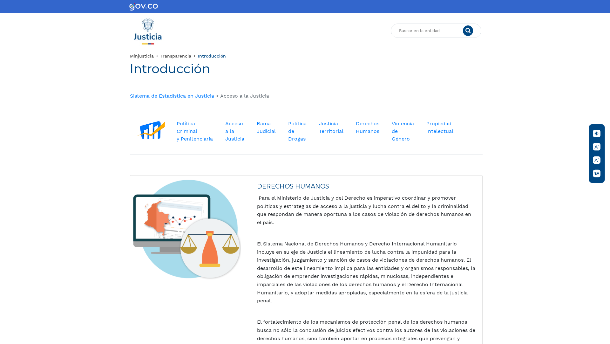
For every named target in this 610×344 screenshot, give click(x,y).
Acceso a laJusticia (234, 131)
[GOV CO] (143, 6)
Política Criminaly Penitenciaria (195, 131)
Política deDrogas (297, 131)
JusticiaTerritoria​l (331, 127)
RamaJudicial (266, 127)
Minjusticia (142, 55)
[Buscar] (468, 30)
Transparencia (175, 55)
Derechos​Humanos (367, 127)
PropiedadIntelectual (439, 127)
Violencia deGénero (403, 131)
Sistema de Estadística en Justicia (172, 96)
